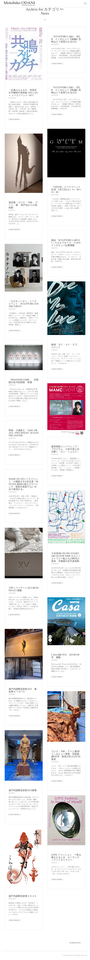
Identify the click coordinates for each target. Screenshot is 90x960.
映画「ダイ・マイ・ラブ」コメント (65, 346)
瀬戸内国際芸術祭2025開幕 (23, 790)
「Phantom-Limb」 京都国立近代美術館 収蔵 (23, 381)
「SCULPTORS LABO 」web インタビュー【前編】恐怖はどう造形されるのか (66, 90)
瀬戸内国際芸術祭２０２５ (24, 896)
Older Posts (75, 943)
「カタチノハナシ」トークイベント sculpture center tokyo (24, 304)
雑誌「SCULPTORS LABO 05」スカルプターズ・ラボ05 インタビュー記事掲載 (67, 242)
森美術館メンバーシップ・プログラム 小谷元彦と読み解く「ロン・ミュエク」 (65, 449)
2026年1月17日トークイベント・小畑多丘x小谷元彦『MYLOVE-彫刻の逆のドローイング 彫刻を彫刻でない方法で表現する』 (23, 484)
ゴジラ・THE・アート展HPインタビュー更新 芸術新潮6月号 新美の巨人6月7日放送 (66, 755)
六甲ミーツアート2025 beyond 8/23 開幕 (24, 589)
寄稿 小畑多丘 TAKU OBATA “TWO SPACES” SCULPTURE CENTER (24, 433)
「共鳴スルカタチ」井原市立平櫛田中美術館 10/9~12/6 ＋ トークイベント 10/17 (23, 92)
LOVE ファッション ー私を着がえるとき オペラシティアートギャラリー (66, 857)
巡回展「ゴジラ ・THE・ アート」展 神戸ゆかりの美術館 (23, 205)
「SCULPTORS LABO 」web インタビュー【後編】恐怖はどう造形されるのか (66, 39)
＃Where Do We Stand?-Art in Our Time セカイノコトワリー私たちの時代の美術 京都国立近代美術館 (65, 557)
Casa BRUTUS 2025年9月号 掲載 (65, 656)
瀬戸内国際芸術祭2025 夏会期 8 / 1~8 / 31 (23, 690)
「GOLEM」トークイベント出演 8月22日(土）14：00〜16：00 (66, 189)
